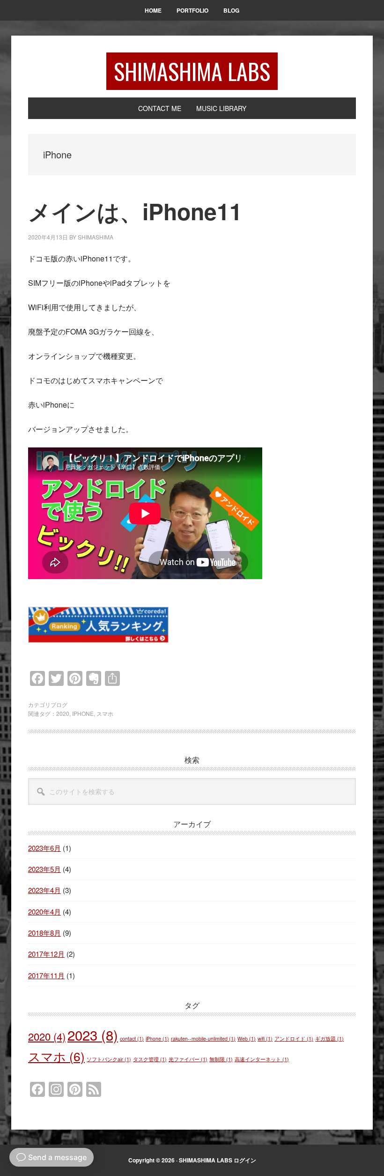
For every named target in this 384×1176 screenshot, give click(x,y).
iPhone (83, 713)
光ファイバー (188, 1059)
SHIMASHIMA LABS (192, 71)
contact (132, 1038)
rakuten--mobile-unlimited (203, 1038)
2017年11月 (46, 975)
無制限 (221, 1059)
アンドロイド (293, 1038)
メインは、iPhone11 (135, 211)
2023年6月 (44, 848)
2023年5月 (44, 869)
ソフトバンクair (109, 1059)
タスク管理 (150, 1059)
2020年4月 (44, 911)
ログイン (245, 1160)
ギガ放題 (329, 1038)
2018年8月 (44, 933)
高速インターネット (262, 1059)
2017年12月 (46, 954)
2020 (62, 713)
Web (246, 1038)
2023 (92, 1034)
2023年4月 (44, 890)
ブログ (59, 704)
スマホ (104, 713)
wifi (265, 1038)
